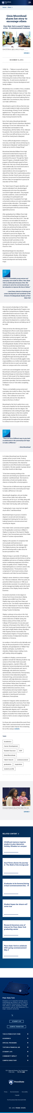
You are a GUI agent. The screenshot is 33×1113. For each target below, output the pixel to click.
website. (17, 729)
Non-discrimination (14, 1091)
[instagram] (16, 1015)
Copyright (17, 1095)
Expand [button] (26, 53)
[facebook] (8, 1015)
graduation (7, 764)
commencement (22, 760)
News (9, 7)
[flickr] (20, 1015)
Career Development (11, 746)
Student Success (10, 750)
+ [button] (27, 1034)
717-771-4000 (21, 1072)
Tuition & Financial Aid (11, 1047)
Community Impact (10, 1056)
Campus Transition (16, 1026)
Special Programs (10, 1043)
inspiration (18, 764)
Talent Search (8, 760)
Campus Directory (10, 1060)
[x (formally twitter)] (12, 1015)
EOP (20, 750)
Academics (7, 741)
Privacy (5, 1091)
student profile (9, 769)
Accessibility (25, 1091)
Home (4, 7)
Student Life (16, 1021)
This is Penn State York (12, 1034)
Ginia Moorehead (9, 755)
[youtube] (24, 1015)
